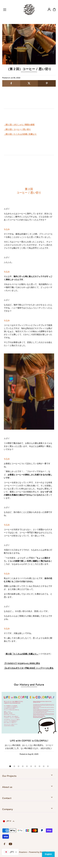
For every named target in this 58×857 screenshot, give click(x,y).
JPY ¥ (8, 821)
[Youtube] (10, 844)
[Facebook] (4, 844)
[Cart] (54, 9)
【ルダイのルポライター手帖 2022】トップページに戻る (28, 668)
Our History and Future (29, 684)
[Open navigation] (10, 9)
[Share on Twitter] (29, 83)
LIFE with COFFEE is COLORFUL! (29, 740)
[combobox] (10, 852)
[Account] (49, 9)
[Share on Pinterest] (47, 83)
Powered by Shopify (37, 852)
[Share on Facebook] (11, 83)
